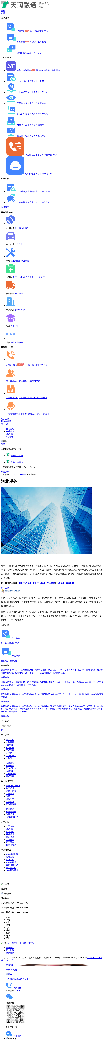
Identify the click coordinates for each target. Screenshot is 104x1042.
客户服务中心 (12, 381)
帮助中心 (10, 860)
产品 (3, 13)
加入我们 (10, 437)
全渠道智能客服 (13, 414)
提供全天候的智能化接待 (47, 155)
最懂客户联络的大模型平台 (48, 70)
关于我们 (5, 424)
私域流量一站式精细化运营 (37, 202)
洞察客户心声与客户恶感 (36, 114)
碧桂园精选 (6, 682)
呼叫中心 (21, 31)
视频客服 (21, 53)
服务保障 (10, 857)
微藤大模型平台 (24, 70)
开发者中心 (11, 868)
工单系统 (21, 191)
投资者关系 (6, 421)
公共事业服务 (17, 342)
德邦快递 (5, 694)
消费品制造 (24, 261)
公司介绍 (10, 429)
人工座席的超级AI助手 (33, 125)
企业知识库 (22, 92)
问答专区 (10, 840)
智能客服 (29, 174)
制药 (32, 277)
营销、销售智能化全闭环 (37, 365)
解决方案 (5, 207)
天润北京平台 (17, 456)
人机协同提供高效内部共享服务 (33, 398)
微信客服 (10, 745)
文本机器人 (22, 81)
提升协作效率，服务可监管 (37, 191)
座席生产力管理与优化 (35, 103)
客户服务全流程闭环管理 (30, 381)
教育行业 (15, 326)
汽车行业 (19, 244)
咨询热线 (17, 988)
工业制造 (15, 261)
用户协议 (10, 950)
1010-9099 (20, 990)
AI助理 (20, 125)
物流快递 (19, 293)
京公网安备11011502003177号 (21, 943)
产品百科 (10, 842)
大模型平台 (11, 774)
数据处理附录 (12, 865)
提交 (3, 730)
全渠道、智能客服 (38, 42)
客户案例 (5, 419)
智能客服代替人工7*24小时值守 (35, 414)
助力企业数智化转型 (42, 174)
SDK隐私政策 (12, 870)
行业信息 (10, 431)
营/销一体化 (11, 365)
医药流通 (25, 277)
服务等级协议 (12, 854)
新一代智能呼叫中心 (39, 31)
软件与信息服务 (22, 228)
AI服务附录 (11, 862)
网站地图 (10, 953)
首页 (3, 11)
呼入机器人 (30, 155)
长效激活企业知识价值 (37, 92)
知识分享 (10, 837)
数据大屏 (21, 136)
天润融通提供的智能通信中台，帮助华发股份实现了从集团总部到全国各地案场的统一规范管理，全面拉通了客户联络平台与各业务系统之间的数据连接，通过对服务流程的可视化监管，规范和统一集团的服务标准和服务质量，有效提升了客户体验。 (52, 709)
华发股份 (5, 706)
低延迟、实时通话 (33, 53)
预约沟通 (17, 1036)
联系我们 (10, 434)
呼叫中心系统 (25, 583)
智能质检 (21, 103)
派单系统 (10, 776)
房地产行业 (20, 310)
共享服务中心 (12, 398)
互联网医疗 (39, 277)
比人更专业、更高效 (36, 81)
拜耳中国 (5, 670)
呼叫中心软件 (39, 583)
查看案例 (5, 677)
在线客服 (21, 42)
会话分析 (21, 114)
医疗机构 (17, 277)
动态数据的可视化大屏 (35, 136)
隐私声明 (10, 948)
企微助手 (21, 202)
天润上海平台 (17, 462)
